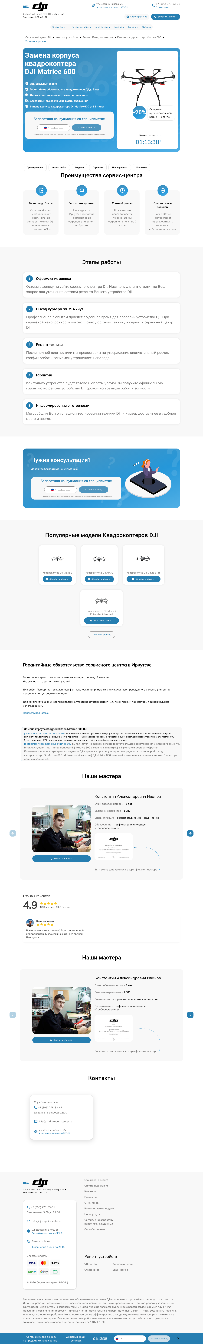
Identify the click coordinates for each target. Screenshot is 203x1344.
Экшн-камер (120, 1269)
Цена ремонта (102, 27)
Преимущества (35, 167)
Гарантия (98, 167)
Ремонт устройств (81, 27)
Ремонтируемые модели (99, 1208)
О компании (58, 27)
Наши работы (119, 167)
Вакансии (119, 27)
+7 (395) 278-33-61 (168, 3)
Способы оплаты (94, 1229)
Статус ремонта (138, 16)
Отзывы (146, 27)
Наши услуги (92, 1214)
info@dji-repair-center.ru (46, 1221)
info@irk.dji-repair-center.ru (55, 1121)
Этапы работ (59, 167)
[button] (190, 833)
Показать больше (101, 634)
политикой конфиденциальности (92, 134)
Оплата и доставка (96, 1185)
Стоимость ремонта (96, 1179)
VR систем (90, 1264)
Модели (79, 167)
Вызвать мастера (62, 858)
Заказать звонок (167, 16)
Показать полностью (36, 712)
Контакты (133, 27)
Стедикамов (91, 1269)
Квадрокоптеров (122, 1264)
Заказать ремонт (58, 578)
